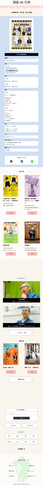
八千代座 (7, 150)
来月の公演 (30, 425)
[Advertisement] (21, 268)
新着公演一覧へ (21, 379)
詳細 (11, 213)
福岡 (9, 436)
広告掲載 (12, 470)
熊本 (34, 436)
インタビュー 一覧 (21, 332)
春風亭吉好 (6, 245)
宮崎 (26, 441)
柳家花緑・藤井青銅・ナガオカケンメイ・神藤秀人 (32, 200)
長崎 (17, 436)
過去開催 (20, 449)
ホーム (12, 465)
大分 (17, 441)
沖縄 (34, 441)
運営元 (12, 476)
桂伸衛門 (27, 245)
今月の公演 (13, 425)
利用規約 (32, 465)
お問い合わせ (32, 476)
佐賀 (26, 436)
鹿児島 (9, 441)
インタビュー (32, 470)
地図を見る (11, 70)
